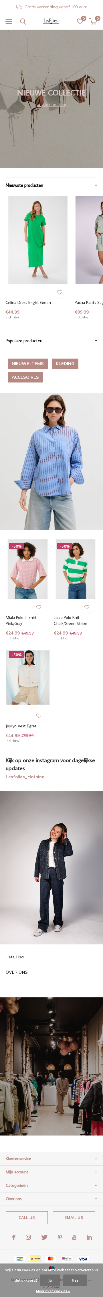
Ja (50, 1280)
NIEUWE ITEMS (28, 363)
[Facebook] (13, 1237)
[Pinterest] (60, 1237)
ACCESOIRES (25, 377)
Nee (75, 1280)
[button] (8, 21)
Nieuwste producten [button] (24, 185)
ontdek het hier (51, 104)
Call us (27, 1217)
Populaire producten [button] (24, 340)
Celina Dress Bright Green (28, 302)
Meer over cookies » (53, 1291)
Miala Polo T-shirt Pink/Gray (21, 620)
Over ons (17, 972)
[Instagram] (28, 1237)
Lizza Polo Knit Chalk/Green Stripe (70, 620)
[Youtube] (74, 1237)
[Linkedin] (89, 1237)
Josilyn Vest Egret (21, 726)
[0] (93, 21)
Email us (74, 1217)
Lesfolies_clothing (25, 777)
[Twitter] (44, 1237)
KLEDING (65, 363)
